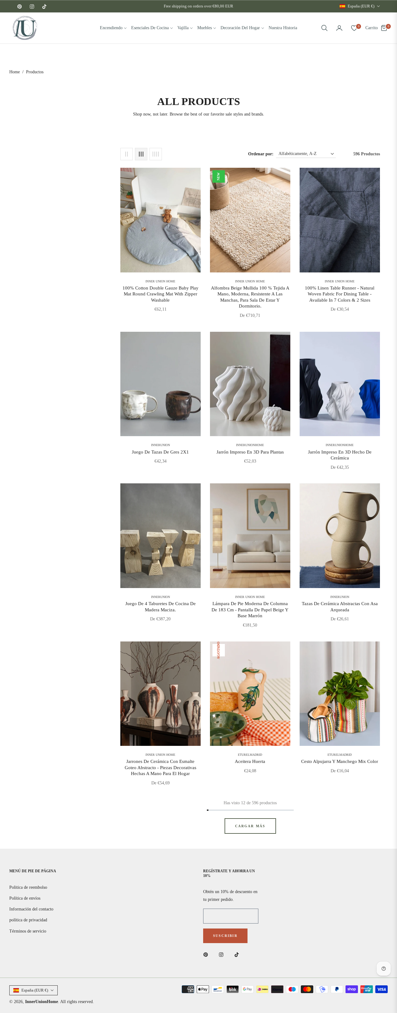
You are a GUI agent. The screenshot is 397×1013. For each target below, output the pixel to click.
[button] (324, 28)
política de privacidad (28, 920)
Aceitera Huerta (250, 761)
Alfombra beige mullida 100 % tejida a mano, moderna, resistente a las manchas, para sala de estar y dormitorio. (250, 297)
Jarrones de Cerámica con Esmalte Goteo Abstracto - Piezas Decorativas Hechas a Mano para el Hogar (160, 767)
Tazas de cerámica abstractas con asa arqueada (340, 606)
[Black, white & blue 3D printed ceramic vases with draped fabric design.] (340, 384)
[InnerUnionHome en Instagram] (223, 954)
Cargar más (250, 826)
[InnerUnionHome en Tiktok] (238, 954)
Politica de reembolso (28, 887)
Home (14, 72)
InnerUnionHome (41, 1001)
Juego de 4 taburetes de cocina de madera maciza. (160, 606)
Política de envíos (24, 898)
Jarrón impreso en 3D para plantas (250, 451)
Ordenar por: (261, 154)
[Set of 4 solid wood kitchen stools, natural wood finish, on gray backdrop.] (160, 535)
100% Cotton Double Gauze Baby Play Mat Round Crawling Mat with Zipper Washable (160, 294)
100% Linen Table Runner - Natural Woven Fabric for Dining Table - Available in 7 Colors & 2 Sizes (339, 294)
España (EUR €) (361, 6)
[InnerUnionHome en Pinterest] (207, 954)
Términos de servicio (27, 931)
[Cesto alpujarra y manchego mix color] (340, 693)
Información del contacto (31, 909)
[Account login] (339, 28)
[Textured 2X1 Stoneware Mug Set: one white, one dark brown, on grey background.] (160, 384)
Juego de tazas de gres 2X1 (160, 451)
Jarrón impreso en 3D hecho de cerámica (340, 455)
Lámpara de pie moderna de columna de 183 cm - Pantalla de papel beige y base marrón (250, 609)
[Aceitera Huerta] (250, 693)
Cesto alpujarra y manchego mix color (339, 761)
